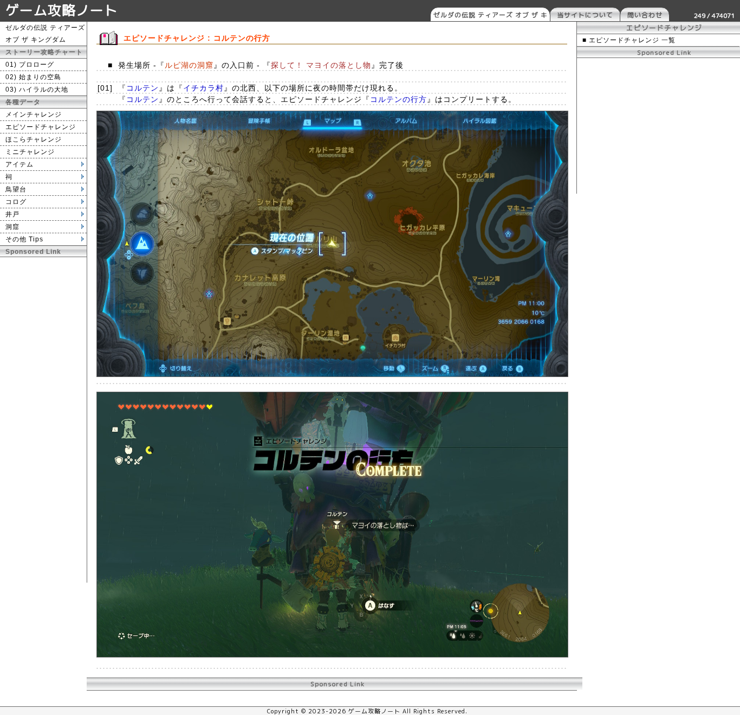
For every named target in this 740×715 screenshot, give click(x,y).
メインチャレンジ (33, 114)
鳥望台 (16, 189)
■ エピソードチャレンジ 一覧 (629, 40)
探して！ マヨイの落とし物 (321, 65)
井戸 (12, 214)
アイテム (19, 164)
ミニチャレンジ (30, 152)
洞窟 (12, 227)
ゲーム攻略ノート (61, 10)
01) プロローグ (29, 64)
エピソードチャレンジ (40, 127)
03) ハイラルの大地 (36, 89)
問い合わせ (645, 15)
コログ (16, 202)
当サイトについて (585, 15)
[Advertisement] (43, 420)
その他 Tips (24, 239)
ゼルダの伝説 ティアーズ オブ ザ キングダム (490, 16)
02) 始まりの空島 (33, 77)
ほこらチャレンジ (33, 139)
